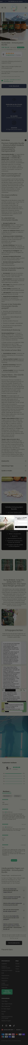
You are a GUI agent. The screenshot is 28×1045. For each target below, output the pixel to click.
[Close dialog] (27, 515)
